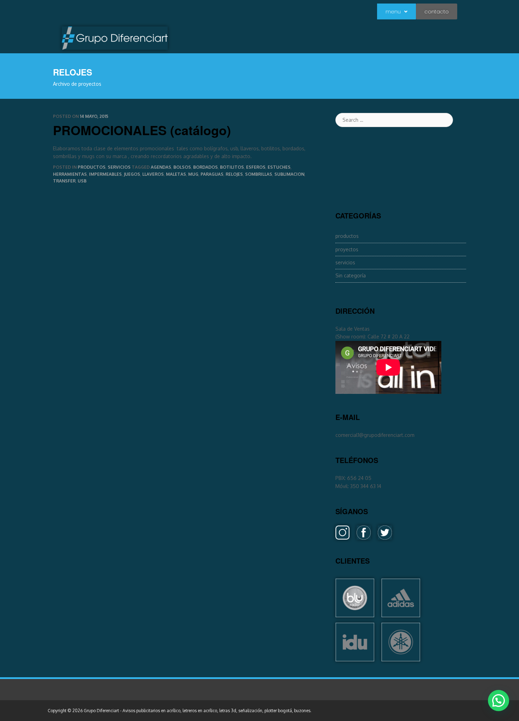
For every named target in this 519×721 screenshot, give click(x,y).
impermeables (105, 174)
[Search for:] (400, 120)
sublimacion (289, 174)
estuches (279, 167)
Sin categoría (350, 275)
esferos (256, 167)
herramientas (70, 174)
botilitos (232, 167)
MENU (393, 11)
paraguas (212, 174)
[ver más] (354, 613)
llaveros (153, 174)
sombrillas (258, 174)
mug (193, 174)
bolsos (182, 167)
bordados (205, 167)
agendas (161, 167)
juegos (132, 174)
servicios (119, 167)
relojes (234, 174)
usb (82, 181)
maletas (176, 174)
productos (92, 167)
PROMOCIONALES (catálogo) (142, 130)
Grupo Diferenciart (101, 710)
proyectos (346, 249)
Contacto (436, 11)
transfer (64, 181)
